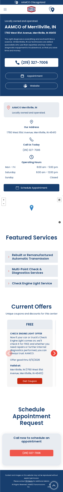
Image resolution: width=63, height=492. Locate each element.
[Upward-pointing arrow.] (54, 485)
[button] (5, 9)
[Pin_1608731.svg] (8, 107)
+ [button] (4, 200)
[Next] (54, 353)
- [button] (4, 204)
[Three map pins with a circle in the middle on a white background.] (52, 9)
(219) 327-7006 (31, 150)
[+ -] (31, 211)
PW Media (29, 481)
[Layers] (59, 200)
